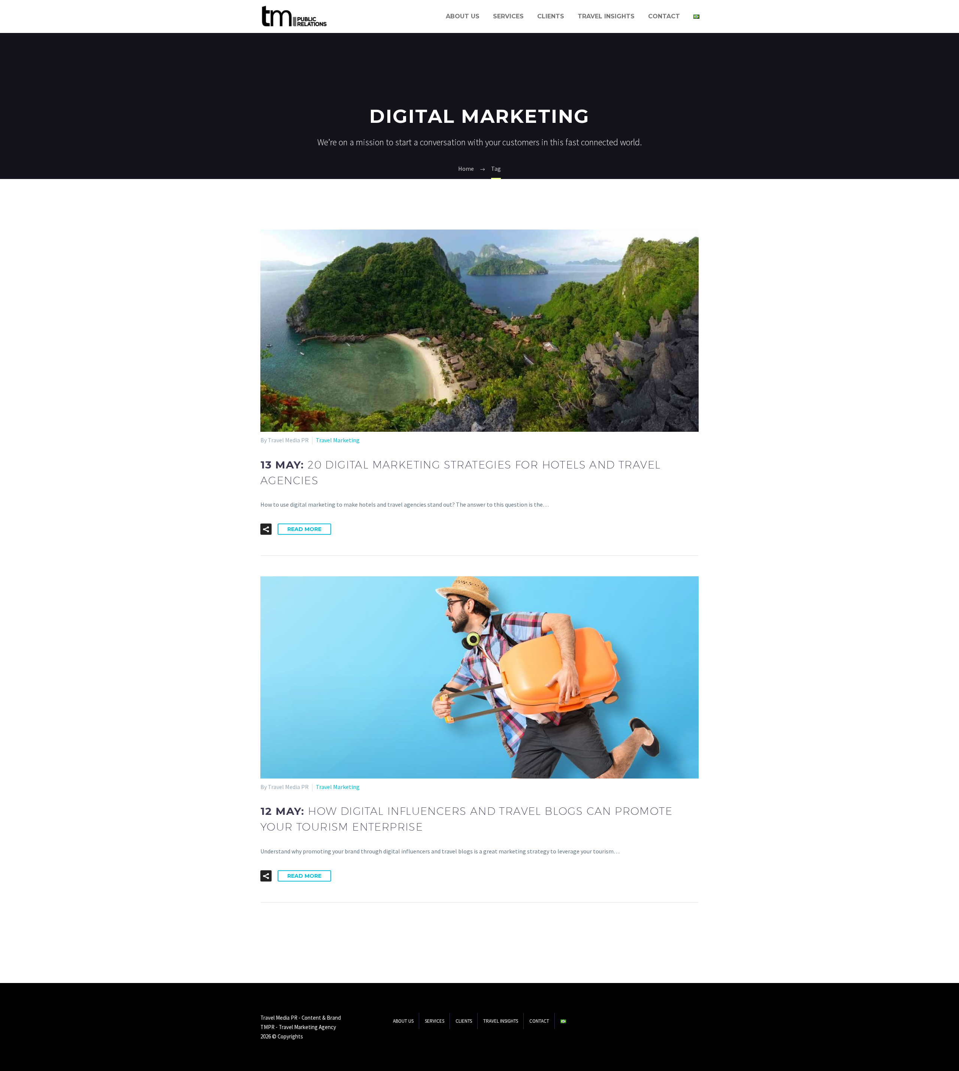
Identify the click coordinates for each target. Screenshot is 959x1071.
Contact (664, 16)
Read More (304, 529)
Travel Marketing (338, 440)
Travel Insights (606, 16)
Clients (550, 16)
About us (463, 16)
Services (508, 16)
